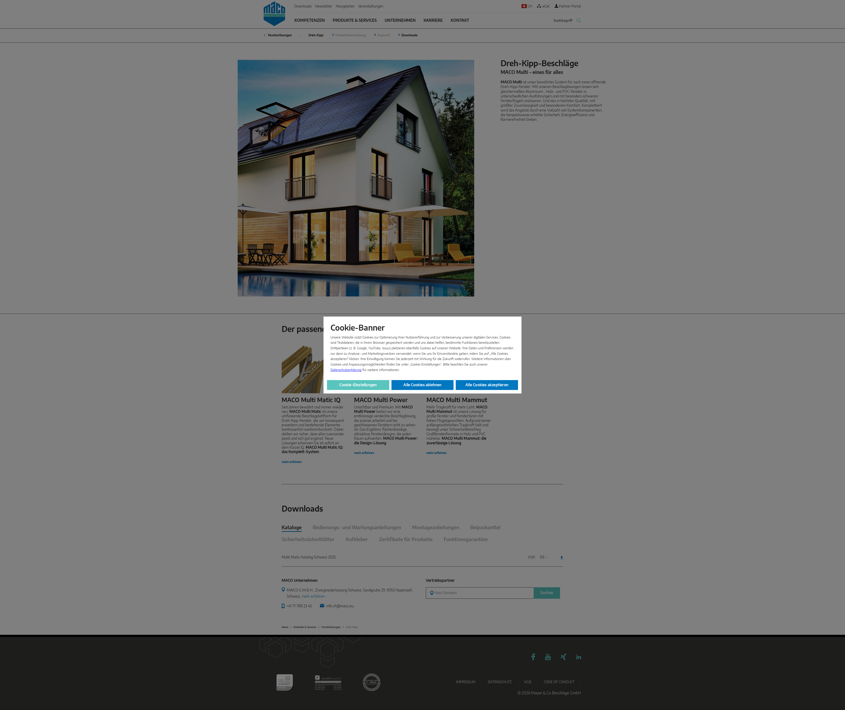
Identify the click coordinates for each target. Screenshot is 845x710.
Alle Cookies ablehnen (422, 385)
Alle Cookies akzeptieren (486, 385)
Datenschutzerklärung (346, 370)
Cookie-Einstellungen (358, 385)
